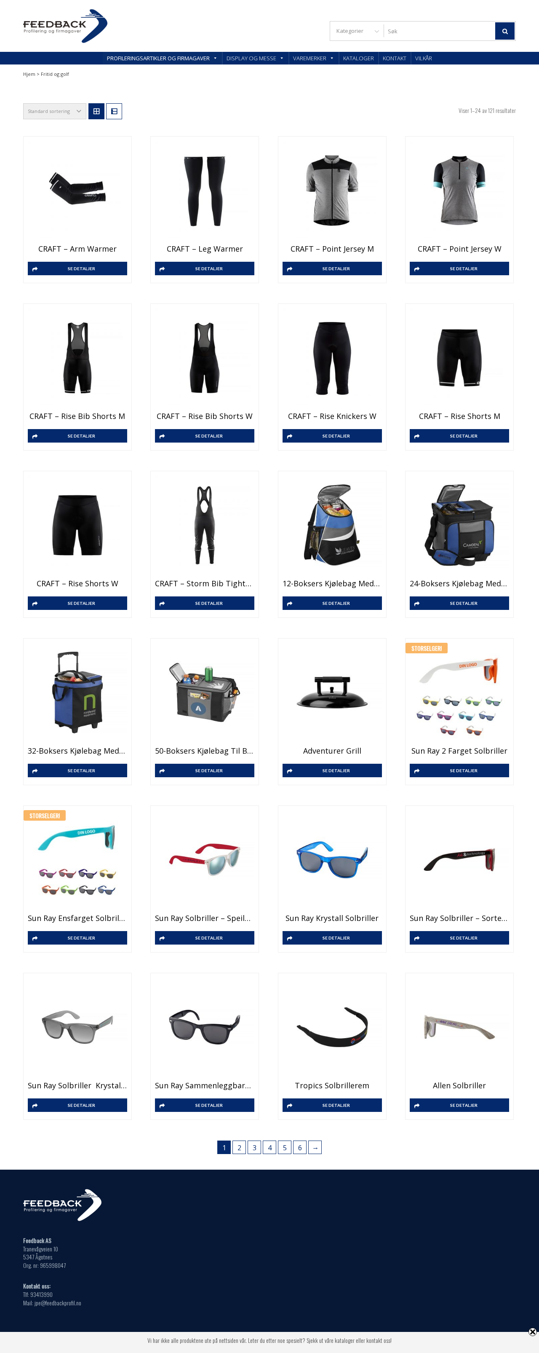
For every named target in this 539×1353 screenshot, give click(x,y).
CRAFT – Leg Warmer (205, 249)
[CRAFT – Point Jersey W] (459, 190)
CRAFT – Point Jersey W (460, 249)
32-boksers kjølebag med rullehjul (77, 751)
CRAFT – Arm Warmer (77, 249)
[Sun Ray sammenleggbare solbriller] (204, 1027)
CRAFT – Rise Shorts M (459, 416)
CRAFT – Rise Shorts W (77, 583)
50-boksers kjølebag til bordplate (204, 751)
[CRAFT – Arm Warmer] (77, 190)
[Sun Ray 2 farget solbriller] (459, 692)
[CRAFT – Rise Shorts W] (77, 525)
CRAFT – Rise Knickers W (332, 416)
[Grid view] (96, 111)
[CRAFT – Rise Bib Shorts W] (204, 358)
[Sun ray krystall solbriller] (332, 860)
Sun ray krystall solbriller (332, 918)
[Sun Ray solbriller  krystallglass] (77, 1027)
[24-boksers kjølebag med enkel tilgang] (459, 525)
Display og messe (251, 58)
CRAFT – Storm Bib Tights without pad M (204, 583)
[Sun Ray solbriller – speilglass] (204, 860)
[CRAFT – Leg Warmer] (204, 190)
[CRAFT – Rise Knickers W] (332, 358)
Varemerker (309, 58)
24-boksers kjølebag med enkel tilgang (459, 583)
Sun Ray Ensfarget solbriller (77, 918)
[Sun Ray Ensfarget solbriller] (77, 860)
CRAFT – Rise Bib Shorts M (77, 416)
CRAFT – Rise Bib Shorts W (205, 416)
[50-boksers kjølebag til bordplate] (204, 692)
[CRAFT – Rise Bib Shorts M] (77, 358)
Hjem (29, 74)
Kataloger (358, 58)
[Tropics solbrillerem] (332, 1027)
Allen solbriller (459, 1085)
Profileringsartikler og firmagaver (158, 58)
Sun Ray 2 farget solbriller (459, 751)
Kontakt (394, 58)
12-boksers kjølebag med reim (332, 583)
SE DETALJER (81, 268)
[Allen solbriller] (459, 1027)
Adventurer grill (332, 751)
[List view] (114, 111)
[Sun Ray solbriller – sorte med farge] (459, 860)
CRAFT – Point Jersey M (332, 249)
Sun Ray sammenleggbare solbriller (204, 1085)
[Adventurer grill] (332, 692)
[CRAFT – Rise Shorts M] (459, 358)
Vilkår (423, 58)
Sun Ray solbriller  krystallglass (77, 1085)
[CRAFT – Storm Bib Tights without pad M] (204, 525)
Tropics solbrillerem (332, 1085)
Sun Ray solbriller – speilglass (204, 918)
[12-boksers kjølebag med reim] (332, 525)
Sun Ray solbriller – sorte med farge (459, 918)
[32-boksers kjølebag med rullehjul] (77, 692)
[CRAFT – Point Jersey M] (332, 190)
